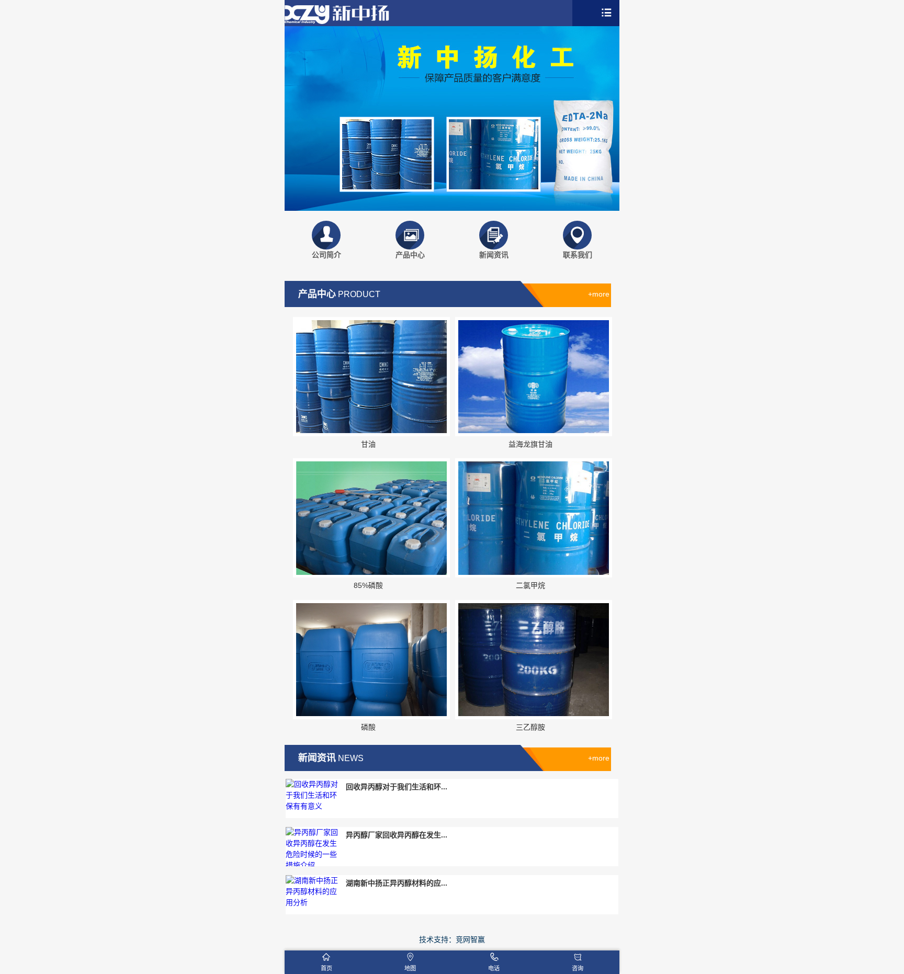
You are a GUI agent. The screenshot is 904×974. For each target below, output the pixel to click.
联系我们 (577, 255)
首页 (326, 968)
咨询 (577, 968)
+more (598, 294)
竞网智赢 (470, 939)
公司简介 (326, 255)
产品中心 (410, 255)
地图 (410, 968)
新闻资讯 (493, 255)
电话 (494, 968)
